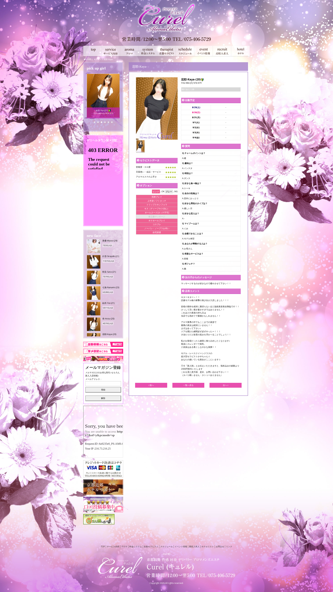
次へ (225, 385)
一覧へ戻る (188, 385)
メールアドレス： (93, 379)
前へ (151, 385)
